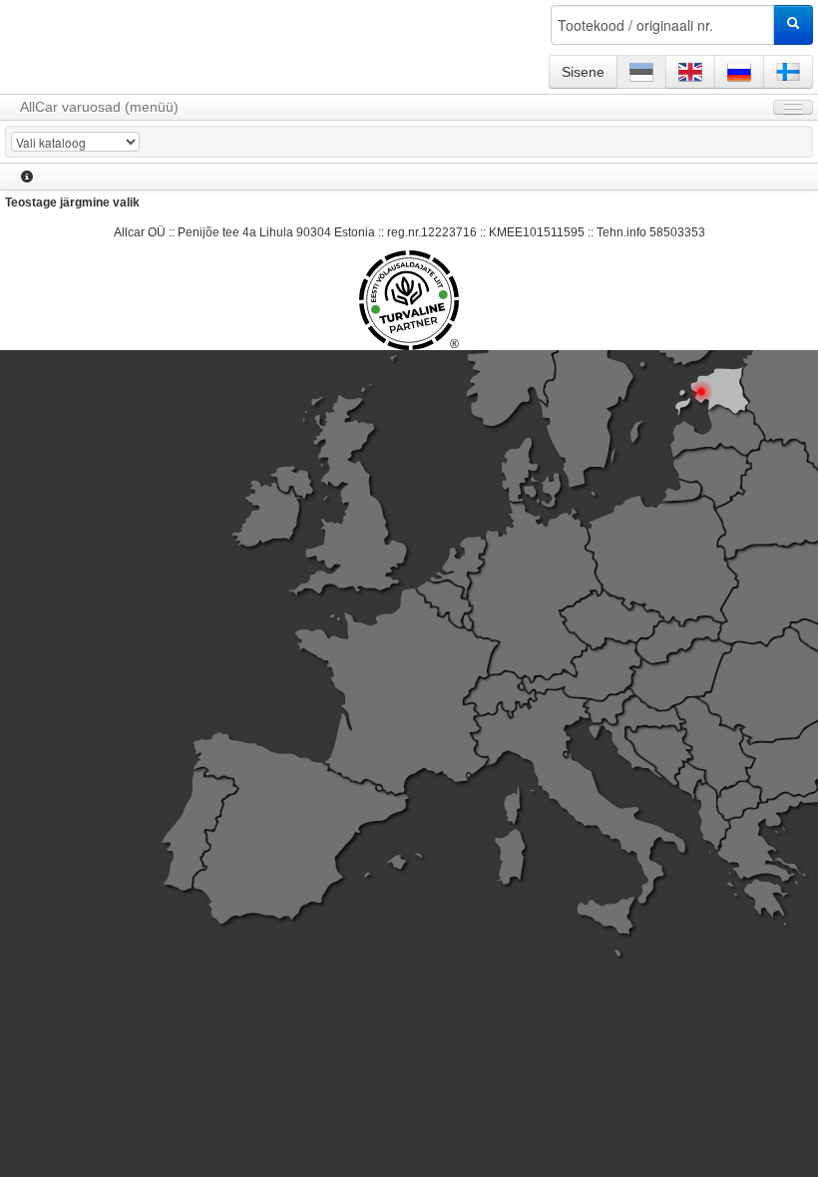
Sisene (583, 72)
